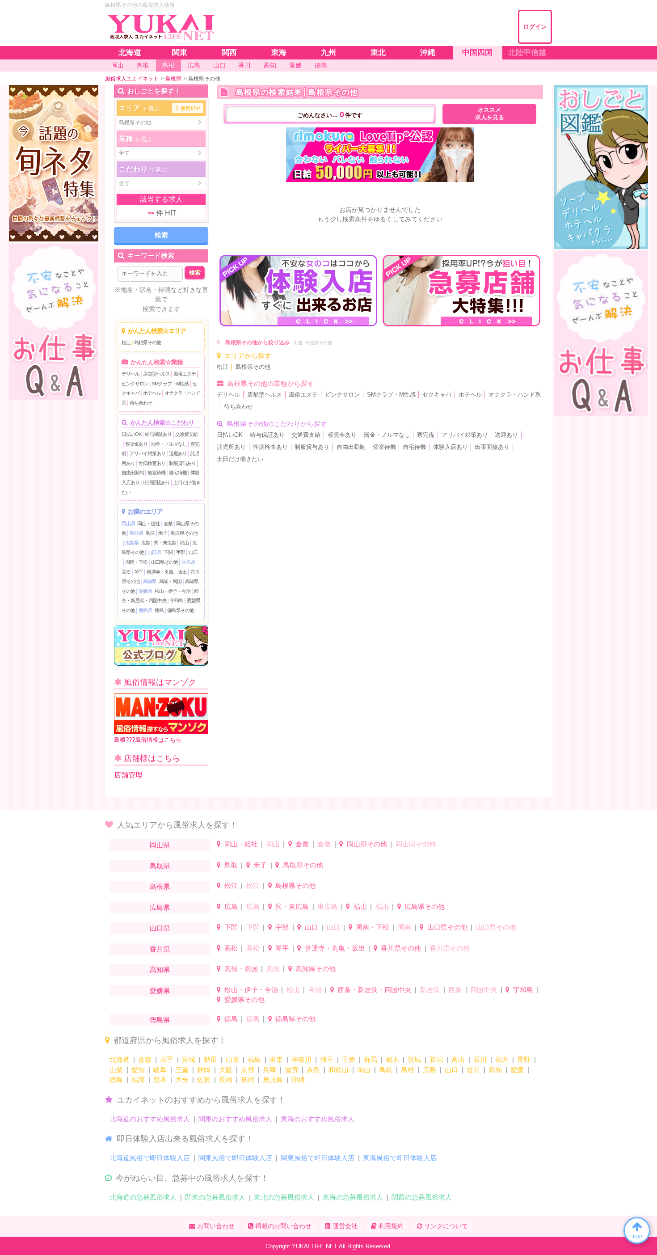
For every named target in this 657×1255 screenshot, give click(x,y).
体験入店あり (450, 447)
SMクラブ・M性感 (170, 383)
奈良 (313, 1069)
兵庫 (269, 1069)
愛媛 (517, 1069)
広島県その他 (424, 906)
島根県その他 (147, 342)
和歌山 (338, 1069)
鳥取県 (136, 533)
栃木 (392, 1059)
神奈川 (301, 1059)
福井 (502, 1059)
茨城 (414, 1059)
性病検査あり (152, 463)
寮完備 (425, 435)
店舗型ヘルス (156, 373)
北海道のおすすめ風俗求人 (150, 1119)
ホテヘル (152, 393)
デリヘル (130, 373)
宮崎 (247, 1079)
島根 (407, 1069)
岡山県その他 (367, 844)
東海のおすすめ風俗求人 (317, 1119)
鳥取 (150, 533)
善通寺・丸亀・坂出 (167, 572)
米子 (162, 533)
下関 (168, 552)
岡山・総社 (148, 523)
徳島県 (145, 610)
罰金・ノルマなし (169, 444)
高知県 (149, 581)
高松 (126, 572)
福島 (254, 1059)
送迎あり (178, 453)
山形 (232, 1059)
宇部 (180, 552)
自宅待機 (178, 472)
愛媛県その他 (244, 999)
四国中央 (483, 989)
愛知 (138, 1069)
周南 (404, 927)
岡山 (273, 844)
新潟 (436, 1059)
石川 (480, 1059)
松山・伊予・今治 (172, 591)
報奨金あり (136, 444)
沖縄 (298, 1079)
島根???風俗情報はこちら (147, 739)
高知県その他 (315, 968)
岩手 (166, 1059)
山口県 (154, 552)
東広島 (327, 906)
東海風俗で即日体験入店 (400, 1158)
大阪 (225, 1069)
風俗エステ (184, 373)
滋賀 (291, 1069)
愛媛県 (145, 591)
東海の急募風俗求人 (353, 1197)
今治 (315, 989)
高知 (273, 968)
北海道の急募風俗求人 (143, 1197)
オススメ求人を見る (489, 114)
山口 (193, 552)
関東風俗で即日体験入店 (235, 1158)
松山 (293, 989)
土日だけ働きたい (240, 459)
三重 (182, 1069)
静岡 (204, 1069)
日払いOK (131, 434)
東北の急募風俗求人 (284, 1197)
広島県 (132, 542)
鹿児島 (273, 1079)
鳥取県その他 (184, 533)
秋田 (210, 1059)
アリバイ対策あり (147, 453)
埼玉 (326, 1059)
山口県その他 (164, 562)
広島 (145, 542)
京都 (247, 1069)
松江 (126, 342)
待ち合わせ (141, 403)
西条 (455, 989)
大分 (182, 1079)
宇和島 (176, 600)
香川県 (188, 562)
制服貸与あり (182, 463)
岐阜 (160, 1069)
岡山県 (128, 523)
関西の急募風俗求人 (422, 1197)
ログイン (535, 26)
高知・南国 (170, 581)
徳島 (159, 610)
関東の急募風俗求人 (215, 1197)
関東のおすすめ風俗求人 (235, 1119)
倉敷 (168, 523)
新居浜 (430, 989)
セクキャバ (436, 395)
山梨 (116, 1069)
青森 (145, 1059)
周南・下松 (136, 562)
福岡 (138, 1079)
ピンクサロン (135, 383)
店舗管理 (128, 775)
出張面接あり (156, 482)
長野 (524, 1059)
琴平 (138, 572)
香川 (473, 1069)
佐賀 (204, 1079)
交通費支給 (186, 434)
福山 (184, 542)
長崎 (225, 1079)
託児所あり (231, 447)
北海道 (120, 1059)
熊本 (160, 1079)
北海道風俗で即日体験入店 (150, 1158)
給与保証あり (158, 434)
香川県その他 (401, 948)
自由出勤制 (133, 472)
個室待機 (156, 472)
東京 (276, 1059)
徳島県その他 (180, 610)
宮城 (188, 1059)
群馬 (370, 1059)
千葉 (348, 1059)
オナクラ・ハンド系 (515, 395)
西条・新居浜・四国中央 (374, 989)
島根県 (160, 886)
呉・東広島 (165, 542)
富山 (458, 1059)
